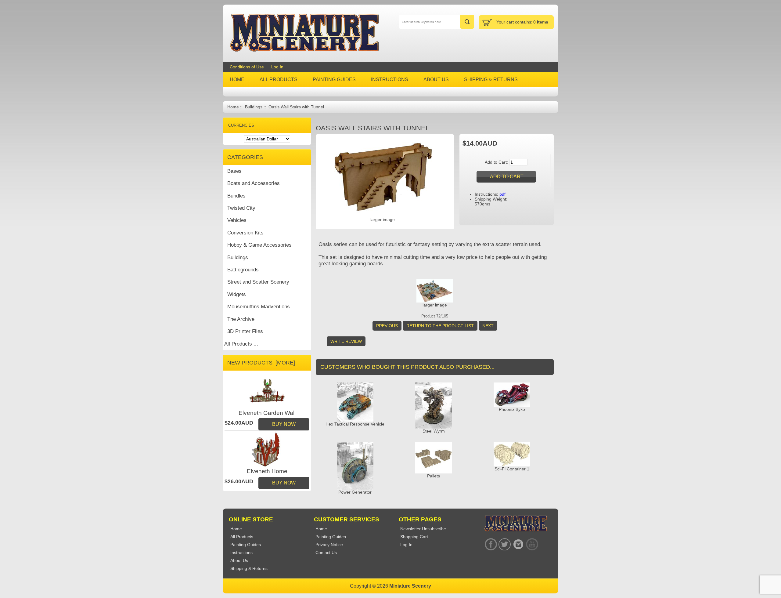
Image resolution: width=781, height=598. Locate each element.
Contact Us (326, 552)
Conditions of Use (247, 66)
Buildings (253, 107)
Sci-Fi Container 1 (512, 468)
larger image (435, 305)
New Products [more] (261, 363)
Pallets (433, 475)
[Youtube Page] (532, 544)
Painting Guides (330, 536)
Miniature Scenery (410, 586)
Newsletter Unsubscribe (423, 528)
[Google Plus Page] (504, 544)
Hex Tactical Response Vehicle (355, 424)
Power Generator (355, 492)
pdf (502, 194)
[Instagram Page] (518, 544)
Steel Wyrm (434, 431)
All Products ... (241, 344)
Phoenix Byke (512, 409)
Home (233, 107)
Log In (277, 66)
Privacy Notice (329, 544)
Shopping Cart (414, 536)
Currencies (241, 125)
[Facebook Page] (491, 544)
